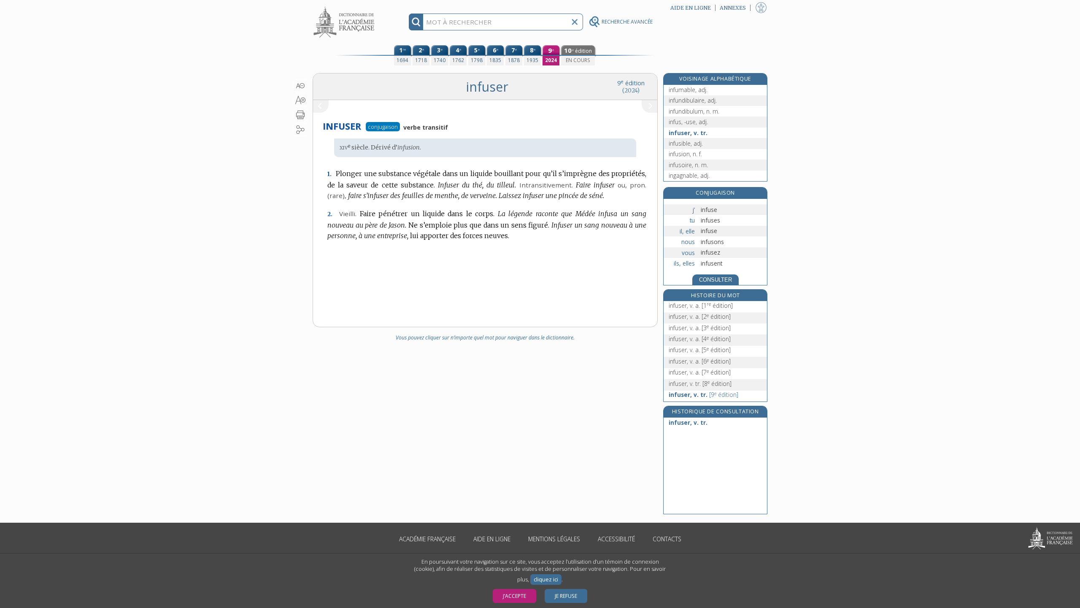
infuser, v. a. (701, 305)
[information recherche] (416, 22)
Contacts (667, 539)
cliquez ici (546, 579)
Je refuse (566, 596)
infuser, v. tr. (688, 133)
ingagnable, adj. (689, 175)
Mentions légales (554, 539)
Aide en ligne (491, 539)
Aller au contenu (345, 7)
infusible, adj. (686, 143)
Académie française (427, 539)
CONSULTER (715, 280)
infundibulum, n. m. (694, 111)
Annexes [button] (733, 8)
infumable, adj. (688, 90)
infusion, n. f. (685, 154)
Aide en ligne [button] (690, 8)
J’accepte (514, 596)
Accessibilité (616, 539)
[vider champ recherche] (574, 22)
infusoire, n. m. (688, 165)
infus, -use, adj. (688, 122)
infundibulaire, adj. (693, 100)
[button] (300, 85)
